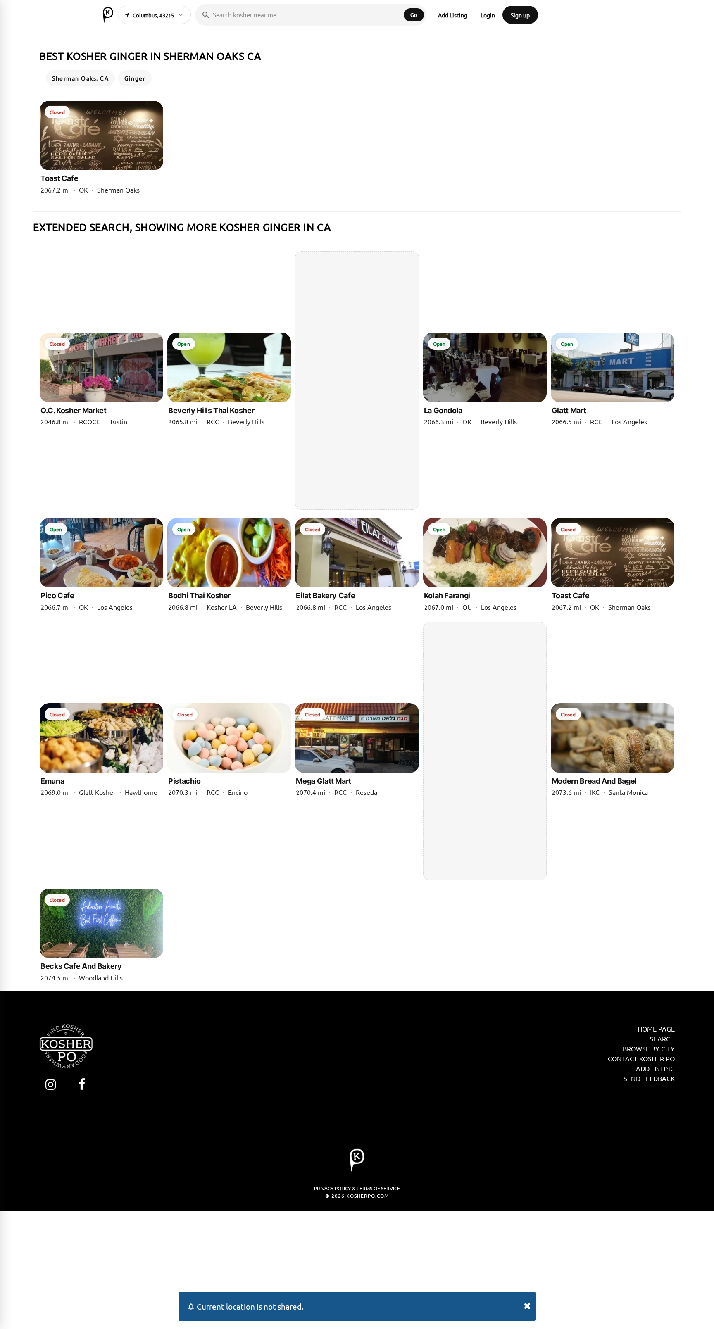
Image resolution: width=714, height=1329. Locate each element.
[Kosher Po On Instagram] (50, 1084)
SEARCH (662, 1038)
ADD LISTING (655, 1068)
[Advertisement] (356, 380)
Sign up (520, 15)
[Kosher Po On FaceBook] (81, 1084)
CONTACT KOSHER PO (641, 1058)
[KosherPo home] (108, 15)
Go (413, 14)
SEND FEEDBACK (649, 1078)
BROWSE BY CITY (649, 1048)
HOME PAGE (656, 1029)
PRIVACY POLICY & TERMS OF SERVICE (357, 1188)
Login (488, 15)
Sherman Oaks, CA (80, 78)
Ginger (134, 78)
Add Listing (452, 15)
